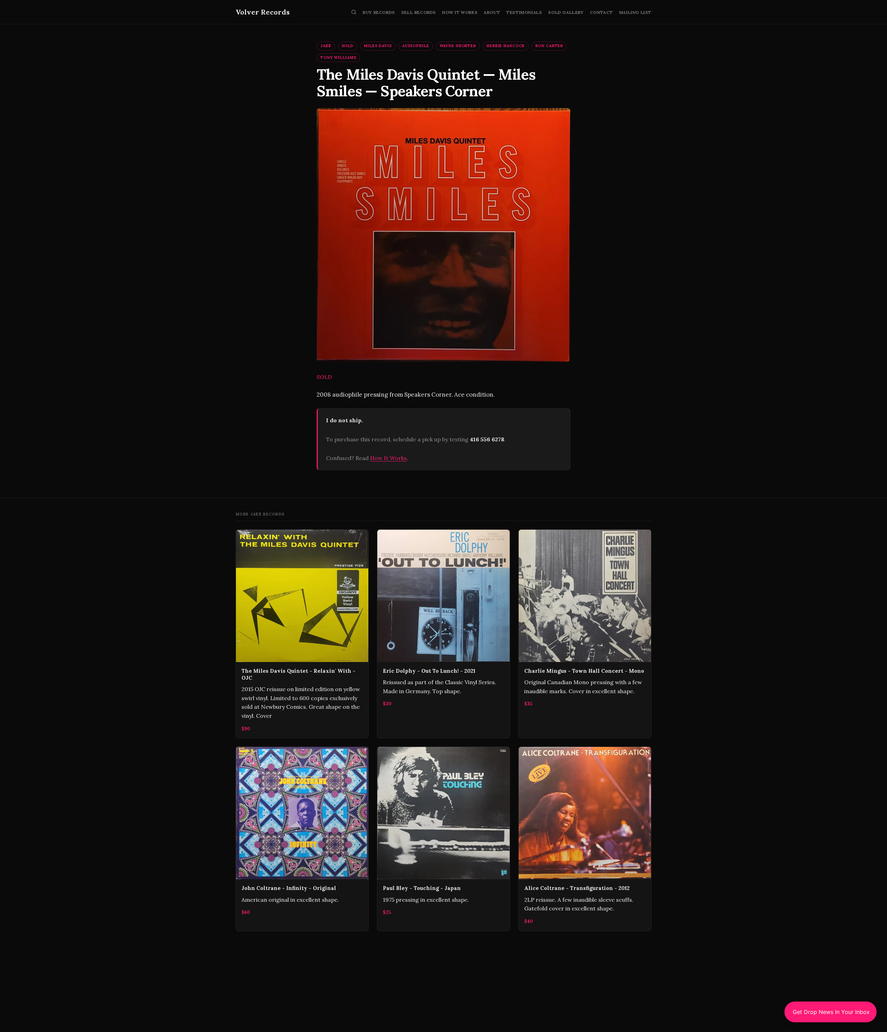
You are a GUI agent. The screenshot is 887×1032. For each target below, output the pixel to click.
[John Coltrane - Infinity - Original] (302, 838)
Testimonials (524, 12)
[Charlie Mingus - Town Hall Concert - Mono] (585, 634)
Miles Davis (378, 45)
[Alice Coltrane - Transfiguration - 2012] (585, 838)
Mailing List (635, 12)
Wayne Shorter (458, 45)
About (492, 12)
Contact (601, 12)
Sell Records (418, 12)
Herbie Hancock (505, 45)
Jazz (325, 45)
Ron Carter (549, 45)
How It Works (459, 12)
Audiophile (415, 45)
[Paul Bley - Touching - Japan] (443, 838)
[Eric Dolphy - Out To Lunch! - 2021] (443, 634)
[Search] (354, 12)
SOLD (348, 45)
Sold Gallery (565, 12)
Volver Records (263, 12)
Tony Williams (338, 57)
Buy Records (379, 12)
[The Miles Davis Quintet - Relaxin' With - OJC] (302, 634)
